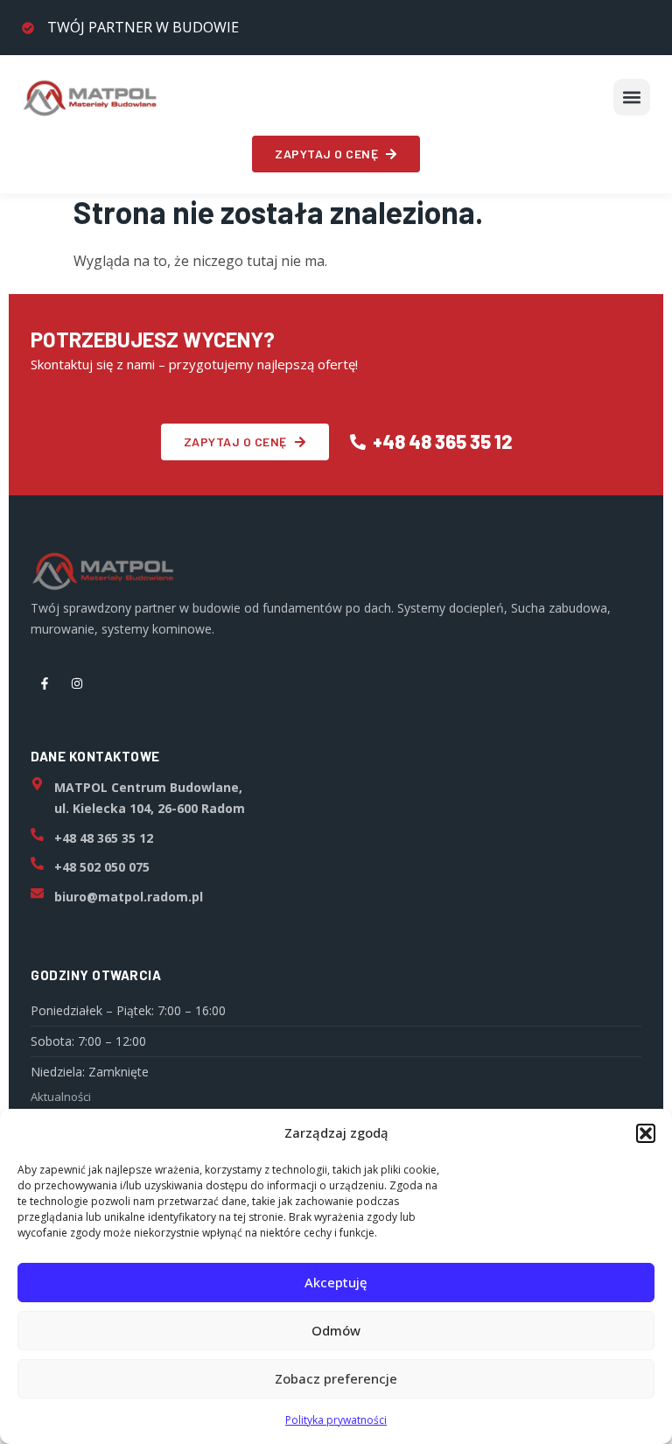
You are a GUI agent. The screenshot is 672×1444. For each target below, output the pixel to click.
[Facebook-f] (45, 683)
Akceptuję (336, 1282)
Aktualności (61, 1096)
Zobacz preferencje (336, 1378)
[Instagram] (77, 683)
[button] (645, 1133)
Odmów (336, 1330)
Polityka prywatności (336, 1419)
